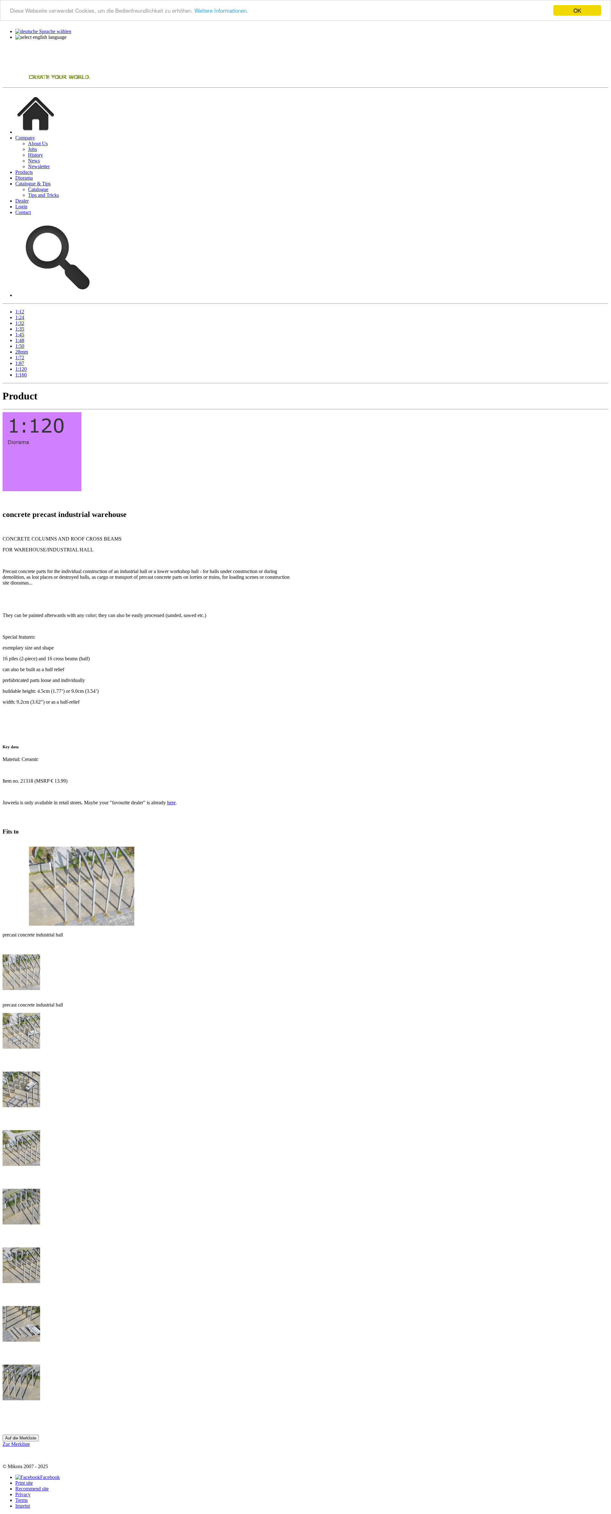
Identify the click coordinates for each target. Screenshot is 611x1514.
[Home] (47, 81)
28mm (21, 352)
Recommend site (32, 1488)
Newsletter (39, 166)
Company (25, 137)
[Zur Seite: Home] (35, 132)
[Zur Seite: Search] (56, 295)
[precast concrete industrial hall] (21, 988)
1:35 (19, 329)
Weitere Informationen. (221, 11)
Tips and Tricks (43, 195)
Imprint (22, 1506)
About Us (38, 143)
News (34, 160)
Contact (23, 212)
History (35, 155)
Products (24, 172)
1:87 (19, 363)
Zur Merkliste (16, 1444)
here (171, 802)
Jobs (32, 149)
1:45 (19, 334)
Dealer (22, 201)
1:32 (19, 323)
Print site (24, 1483)
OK (577, 10)
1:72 (19, 357)
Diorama (24, 178)
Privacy (23, 1494)
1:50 (19, 346)
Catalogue (38, 189)
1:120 (21, 369)
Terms (21, 1500)
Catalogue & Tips (33, 183)
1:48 (19, 340)
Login (21, 206)
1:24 (19, 317)
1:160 (21, 374)
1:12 (19, 311)
